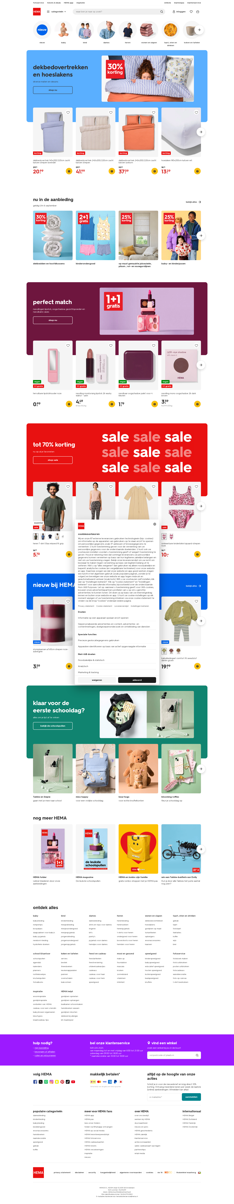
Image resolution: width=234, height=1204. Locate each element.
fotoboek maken (180, 958)
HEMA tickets (90, 1146)
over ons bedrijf (142, 1115)
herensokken (122, 925)
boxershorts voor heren (127, 940)
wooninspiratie (39, 996)
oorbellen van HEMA (42, 1004)
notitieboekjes (39, 974)
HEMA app (89, 1115)
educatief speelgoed (154, 966)
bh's (90, 932)
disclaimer (79, 1172)
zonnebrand (122, 974)
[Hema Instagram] (51, 1082)
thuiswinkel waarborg (186, 1172)
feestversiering (95, 962)
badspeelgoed (151, 978)
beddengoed (39, 1127)
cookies (149, 1172)
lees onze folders (92, 1123)
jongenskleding (68, 936)
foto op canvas (179, 978)
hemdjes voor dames (98, 944)
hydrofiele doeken (41, 944)
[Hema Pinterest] (62, 1082)
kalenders (37, 966)
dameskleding (95, 921)
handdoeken (38, 1134)
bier (174, 944)
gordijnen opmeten (69, 996)
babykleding (38, 921)
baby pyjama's (39, 936)
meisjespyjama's (68, 932)
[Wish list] (191, 11)
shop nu (117, 86)
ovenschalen (66, 978)
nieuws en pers (141, 1127)
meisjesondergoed (69, 928)
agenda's (37, 962)
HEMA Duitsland (190, 1119)
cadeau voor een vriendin (44, 1008)
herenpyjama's (123, 928)
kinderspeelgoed (152, 958)
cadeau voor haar (97, 974)
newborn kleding (40, 940)
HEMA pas (89, 1119)
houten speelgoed (153, 970)
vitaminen (121, 978)
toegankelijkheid (107, 1172)
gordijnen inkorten (69, 1012)
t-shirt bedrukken (180, 982)
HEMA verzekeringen (94, 1149)
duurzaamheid (141, 1123)
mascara (120, 966)
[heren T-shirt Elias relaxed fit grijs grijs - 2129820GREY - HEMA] (35, 536)
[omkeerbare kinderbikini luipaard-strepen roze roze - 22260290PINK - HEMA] (164, 536)
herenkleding (123, 921)
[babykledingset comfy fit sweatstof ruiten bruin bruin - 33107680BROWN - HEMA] (171, 651)
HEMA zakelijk (141, 1134)
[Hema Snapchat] (57, 1082)
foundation (122, 962)
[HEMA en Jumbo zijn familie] (138, 854)
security (92, 1172)
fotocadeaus (178, 970)
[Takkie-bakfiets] (181, 854)
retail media (140, 1153)
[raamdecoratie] (138, 240)
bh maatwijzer (67, 1020)
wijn (174, 940)
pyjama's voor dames (98, 940)
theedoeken (66, 966)
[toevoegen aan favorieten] (68, 112)
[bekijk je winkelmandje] (197, 11)
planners (37, 970)
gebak (176, 921)
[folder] (53, 854)
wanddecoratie (179, 974)
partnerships (140, 1149)
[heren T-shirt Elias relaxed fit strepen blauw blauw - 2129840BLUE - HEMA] (43, 536)
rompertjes (38, 925)
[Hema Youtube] (73, 1082)
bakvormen (66, 982)
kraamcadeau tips (41, 1020)
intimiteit (120, 982)
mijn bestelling (42, 1048)
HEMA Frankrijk (189, 1123)
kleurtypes (37, 1016)
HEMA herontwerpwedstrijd (96, 1134)
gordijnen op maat (153, 928)
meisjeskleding (67, 925)
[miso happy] (95, 773)
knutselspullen (39, 978)
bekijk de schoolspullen (117, 722)
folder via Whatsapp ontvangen (98, 1127)
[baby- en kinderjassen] (181, 240)
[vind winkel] (197, 1055)
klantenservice (141, 1138)
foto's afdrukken (180, 962)
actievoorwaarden (143, 1142)
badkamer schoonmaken (72, 1004)
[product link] (53, 132)
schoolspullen (39, 958)
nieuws (87, 1157)
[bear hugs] (138, 773)
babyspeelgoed (152, 962)
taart (175, 925)
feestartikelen (95, 958)
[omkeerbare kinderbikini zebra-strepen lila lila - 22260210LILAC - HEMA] (171, 536)
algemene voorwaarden (131, 1172)
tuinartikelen (150, 932)
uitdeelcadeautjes (97, 966)
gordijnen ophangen (70, 1000)
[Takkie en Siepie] (53, 773)
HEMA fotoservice (92, 1138)
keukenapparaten (69, 970)
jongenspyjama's (68, 944)
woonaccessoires (152, 940)
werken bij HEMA (142, 1119)
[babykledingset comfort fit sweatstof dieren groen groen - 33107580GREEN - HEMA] (164, 651)
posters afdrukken (181, 966)
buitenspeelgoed (152, 974)
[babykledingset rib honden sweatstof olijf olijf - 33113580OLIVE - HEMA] (178, 651)
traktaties (177, 932)
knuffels (148, 982)
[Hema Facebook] (35, 1082)
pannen (64, 974)
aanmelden (191, 1097)
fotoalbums (38, 982)
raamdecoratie (39, 1138)
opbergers (149, 936)
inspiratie (88, 1153)
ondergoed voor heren (127, 936)
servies (64, 958)
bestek (64, 962)
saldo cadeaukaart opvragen (147, 1146)
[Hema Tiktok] (68, 1082)
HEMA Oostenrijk (190, 1127)
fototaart (177, 928)
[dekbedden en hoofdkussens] (53, 240)
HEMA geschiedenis (143, 1130)
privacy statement (62, 1172)
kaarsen (148, 944)
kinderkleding (67, 921)
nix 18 (159, 1172)
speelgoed (94, 982)
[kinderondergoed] (95, 240)
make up (121, 958)
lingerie (92, 928)
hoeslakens (150, 925)
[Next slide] (201, 132)
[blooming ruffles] (181, 773)
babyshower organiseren (44, 1012)
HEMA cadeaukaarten (94, 1142)
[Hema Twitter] (41, 1082)
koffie (175, 936)
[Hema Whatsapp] (46, 1082)
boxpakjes (37, 928)
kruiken (120, 970)
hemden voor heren (126, 944)
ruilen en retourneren (45, 1055)
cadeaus (93, 970)
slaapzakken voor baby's (44, 932)
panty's (92, 936)
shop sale (117, 459)
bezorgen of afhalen (45, 1051)
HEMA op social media (94, 1130)
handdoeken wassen (70, 1008)
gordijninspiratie (40, 1000)
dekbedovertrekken (154, 921)
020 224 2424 (96, 1048)
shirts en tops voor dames (100, 925)
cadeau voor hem (97, 978)
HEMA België (188, 1115)
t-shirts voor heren (125, 932)
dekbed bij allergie (69, 1016)
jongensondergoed (69, 940)
